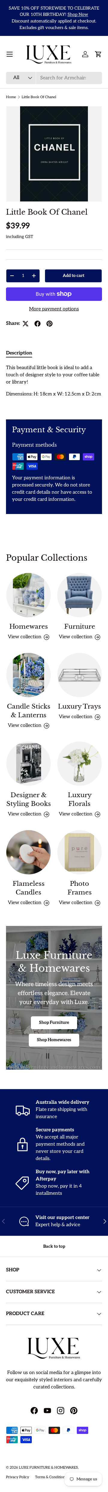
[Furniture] (79, 595)
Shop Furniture (54, 1022)
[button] (98, 54)
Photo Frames (80, 888)
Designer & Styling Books (28, 799)
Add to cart (73, 275)
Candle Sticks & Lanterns (28, 711)
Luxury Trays (79, 706)
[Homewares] (28, 595)
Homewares (28, 626)
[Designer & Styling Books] (28, 764)
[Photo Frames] (79, 852)
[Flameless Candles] (28, 852)
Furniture (79, 626)
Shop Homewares (54, 1039)
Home (11, 97)
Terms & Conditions (51, 1477)
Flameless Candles (29, 888)
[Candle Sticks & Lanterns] (28, 675)
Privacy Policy (17, 1477)
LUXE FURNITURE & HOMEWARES (48, 1467)
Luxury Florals (80, 799)
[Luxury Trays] (79, 675)
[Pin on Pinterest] (50, 324)
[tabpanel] (54, 387)
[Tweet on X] (26, 324)
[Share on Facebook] (38, 324)
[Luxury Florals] (79, 764)
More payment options (54, 309)
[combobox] (54, 78)
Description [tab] (19, 353)
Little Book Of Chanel (39, 97)
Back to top (54, 1246)
